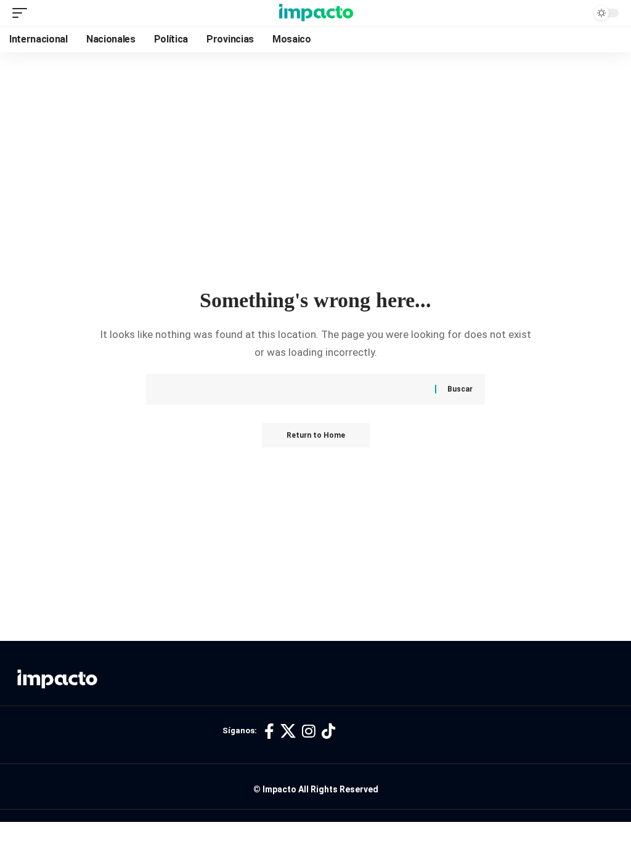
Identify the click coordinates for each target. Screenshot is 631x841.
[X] (288, 731)
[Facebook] (269, 731)
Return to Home (316, 435)
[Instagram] (309, 731)
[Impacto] (315, 13)
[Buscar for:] (301, 389)
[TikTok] (328, 731)
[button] (22, 13)
